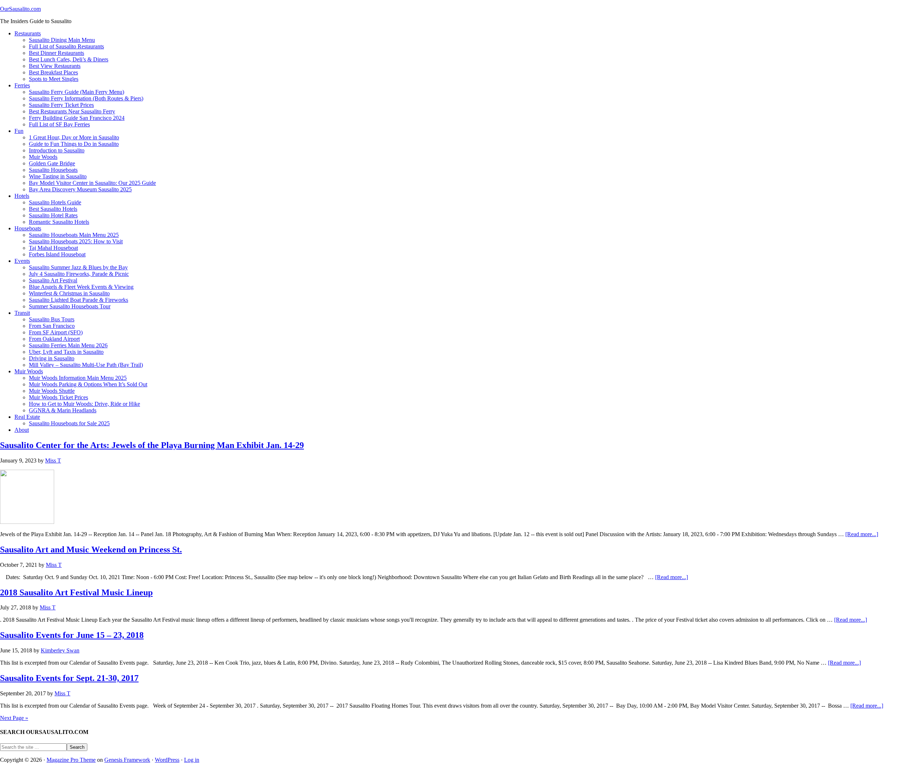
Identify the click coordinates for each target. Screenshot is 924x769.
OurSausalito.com (20, 9)
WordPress (167, 760)
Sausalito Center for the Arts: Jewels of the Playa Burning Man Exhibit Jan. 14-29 (152, 445)
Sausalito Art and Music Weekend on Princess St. (91, 549)
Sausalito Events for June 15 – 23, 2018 (72, 635)
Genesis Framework (127, 760)
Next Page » (14, 718)
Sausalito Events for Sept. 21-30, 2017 (69, 678)
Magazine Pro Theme (71, 760)
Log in (191, 760)
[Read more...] (861, 534)
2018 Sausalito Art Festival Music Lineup (76, 592)
